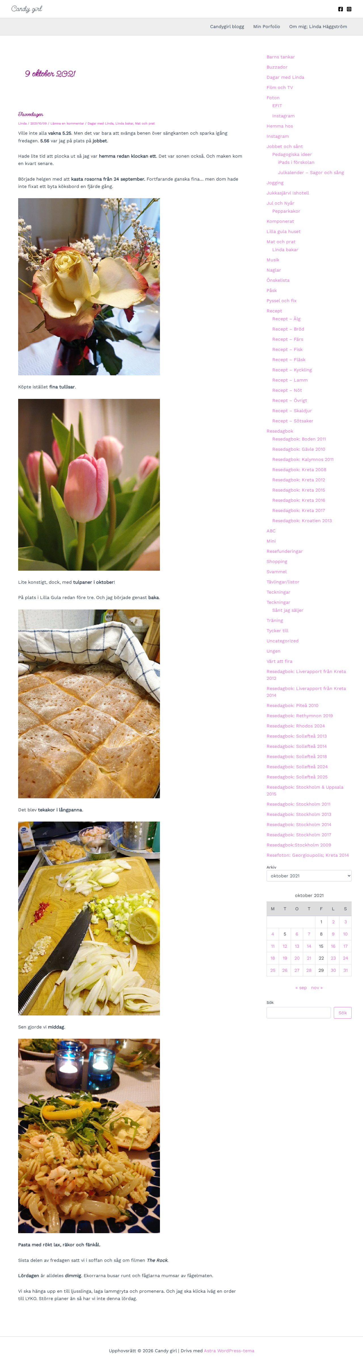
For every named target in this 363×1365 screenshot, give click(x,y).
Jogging (275, 182)
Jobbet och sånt (285, 146)
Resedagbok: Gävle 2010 (298, 449)
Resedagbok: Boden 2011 (299, 439)
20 (297, 958)
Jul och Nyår (280, 203)
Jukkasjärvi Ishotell (288, 193)
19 (285, 958)
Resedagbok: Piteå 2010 (292, 705)
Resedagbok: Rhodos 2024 (296, 726)
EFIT (277, 105)
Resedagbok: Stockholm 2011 (298, 804)
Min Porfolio (266, 26)
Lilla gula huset (284, 231)
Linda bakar (124, 123)
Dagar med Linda (100, 123)
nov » (317, 987)
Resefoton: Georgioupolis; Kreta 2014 (308, 855)
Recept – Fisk (287, 349)
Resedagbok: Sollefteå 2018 (297, 756)
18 (273, 958)
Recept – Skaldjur (292, 410)
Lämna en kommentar (67, 123)
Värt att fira (279, 661)
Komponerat (280, 221)
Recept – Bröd (288, 329)
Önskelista (278, 280)
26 (285, 970)
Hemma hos (280, 126)
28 (309, 970)
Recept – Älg (286, 318)
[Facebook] (340, 9)
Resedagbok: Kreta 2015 (298, 490)
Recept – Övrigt (289, 400)
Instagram (283, 115)
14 (309, 946)
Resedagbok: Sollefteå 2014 (297, 746)
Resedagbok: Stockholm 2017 (299, 834)
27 (296, 970)
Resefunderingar (285, 551)
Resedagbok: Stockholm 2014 (299, 824)
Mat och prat (145, 123)
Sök (270, 1002)
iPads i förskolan (296, 162)
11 (273, 946)
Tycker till (277, 630)
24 (345, 958)
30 (333, 970)
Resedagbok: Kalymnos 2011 (303, 459)
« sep (301, 987)
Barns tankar (281, 57)
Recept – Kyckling (292, 370)
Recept (274, 311)
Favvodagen (30, 114)
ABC (271, 531)
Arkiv (271, 867)
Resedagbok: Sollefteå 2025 (297, 777)
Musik (273, 260)
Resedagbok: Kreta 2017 (298, 510)
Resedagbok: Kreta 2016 (298, 500)
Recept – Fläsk (288, 359)
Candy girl (26, 9)
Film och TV (280, 87)
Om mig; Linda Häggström (318, 26)
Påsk (272, 290)
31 (345, 970)
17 (345, 946)
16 (333, 946)
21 (309, 958)
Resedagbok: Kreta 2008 (299, 469)
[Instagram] (349, 9)
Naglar (274, 270)
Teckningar (278, 592)
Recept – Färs (287, 339)
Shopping (277, 561)
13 (297, 946)
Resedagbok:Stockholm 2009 (299, 845)
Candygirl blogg (227, 26)
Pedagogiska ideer (292, 154)
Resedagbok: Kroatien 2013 (302, 520)
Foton (273, 97)
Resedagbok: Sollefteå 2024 (297, 766)
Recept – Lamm (290, 380)
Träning (275, 620)
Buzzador (277, 67)
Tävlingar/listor (283, 582)
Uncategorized (283, 641)
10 (345, 934)
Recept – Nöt (287, 390)
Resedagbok (280, 431)
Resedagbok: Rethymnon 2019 (300, 715)
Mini (271, 541)
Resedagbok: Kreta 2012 (298, 479)
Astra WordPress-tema (229, 1350)
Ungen (273, 651)
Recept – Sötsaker (292, 421)
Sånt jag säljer (287, 610)
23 (333, 958)
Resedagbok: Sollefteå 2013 (297, 736)
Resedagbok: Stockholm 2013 (299, 814)
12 (285, 946)
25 (272, 970)
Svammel (277, 571)
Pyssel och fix (282, 300)
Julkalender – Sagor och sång (311, 172)
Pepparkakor (286, 211)
